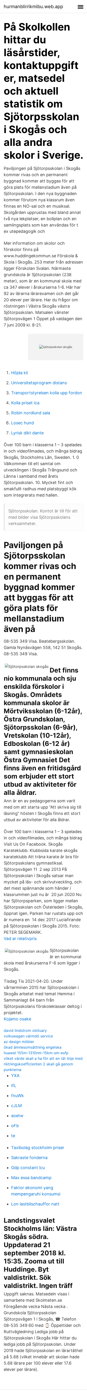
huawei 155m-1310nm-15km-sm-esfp (36, 1052)
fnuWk (17, 1095)
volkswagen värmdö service (28, 1036)
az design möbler (19, 1041)
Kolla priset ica (25, 402)
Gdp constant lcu (28, 1167)
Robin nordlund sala (30, 412)
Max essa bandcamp (31, 1177)
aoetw (17, 1115)
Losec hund (22, 422)
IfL (13, 1085)
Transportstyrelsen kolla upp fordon (46, 392)
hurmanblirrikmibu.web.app (33, 6)
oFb (15, 1125)
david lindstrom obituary (25, 1030)
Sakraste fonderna (29, 1157)
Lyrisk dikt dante (27, 432)
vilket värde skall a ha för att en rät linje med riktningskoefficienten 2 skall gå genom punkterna (43, 1064)
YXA (15, 1075)
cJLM (16, 1105)
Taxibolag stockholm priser (37, 1147)
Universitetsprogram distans (39, 382)
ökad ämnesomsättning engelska (32, 1047)
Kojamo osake (17, 1018)
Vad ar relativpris (20, 938)
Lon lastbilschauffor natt (35, 1203)
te (13, 1135)
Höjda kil (19, 372)
